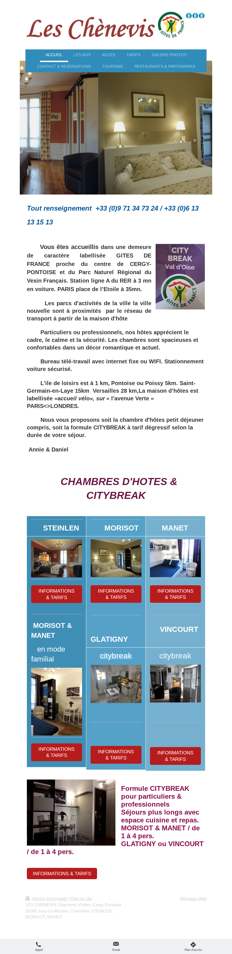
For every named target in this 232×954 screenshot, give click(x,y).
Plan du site (81, 898)
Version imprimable (49, 898)
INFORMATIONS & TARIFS (56, 594)
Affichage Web (193, 898)
